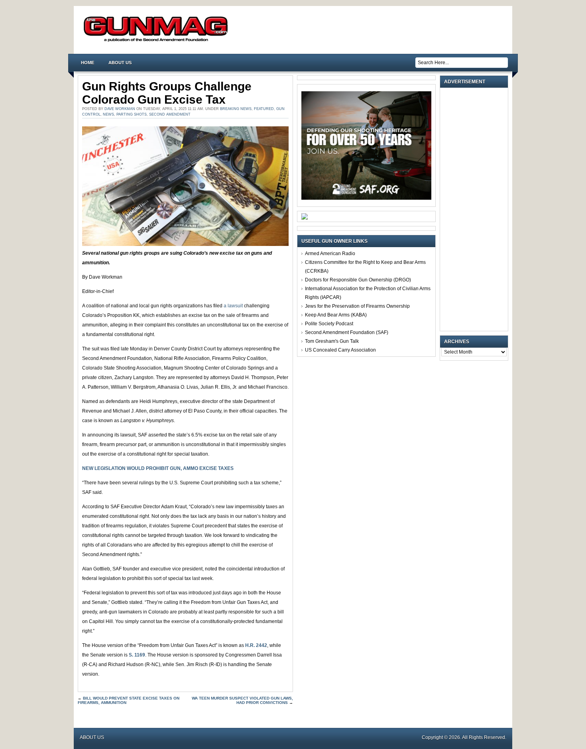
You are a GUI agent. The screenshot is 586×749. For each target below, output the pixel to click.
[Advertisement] (476, 209)
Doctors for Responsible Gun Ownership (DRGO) (358, 280)
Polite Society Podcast (329, 323)
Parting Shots (131, 114)
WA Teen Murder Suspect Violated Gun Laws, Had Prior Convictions (242, 700)
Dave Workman (119, 109)
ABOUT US (120, 62)
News (108, 114)
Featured (264, 109)
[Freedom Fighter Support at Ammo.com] (304, 218)
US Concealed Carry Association (340, 350)
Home (87, 62)
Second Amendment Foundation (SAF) (346, 332)
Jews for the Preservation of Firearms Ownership (357, 306)
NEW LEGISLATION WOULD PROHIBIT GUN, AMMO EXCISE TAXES (158, 468)
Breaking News (236, 109)
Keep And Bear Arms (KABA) (336, 315)
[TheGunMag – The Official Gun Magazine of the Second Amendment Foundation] (157, 41)
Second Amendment (170, 114)
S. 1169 (137, 655)
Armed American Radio (330, 253)
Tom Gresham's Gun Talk (332, 341)
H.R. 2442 (256, 645)
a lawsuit (233, 306)
